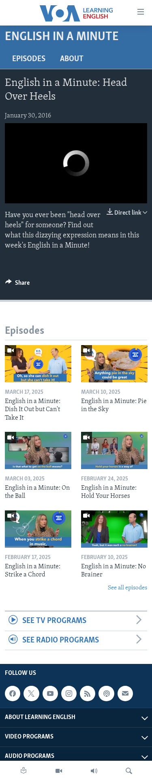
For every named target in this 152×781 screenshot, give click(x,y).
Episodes (28, 59)
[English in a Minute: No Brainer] (114, 529)
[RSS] (87, 693)
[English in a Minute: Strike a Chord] (38, 529)
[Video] (59, 771)
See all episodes (127, 588)
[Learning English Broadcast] (94, 771)
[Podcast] (106, 693)
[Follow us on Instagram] (69, 693)
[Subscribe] (125, 693)
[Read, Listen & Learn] (23, 771)
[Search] (129, 771)
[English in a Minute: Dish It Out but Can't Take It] (38, 363)
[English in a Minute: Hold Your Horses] (114, 450)
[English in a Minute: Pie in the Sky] (114, 363)
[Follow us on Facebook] (12, 693)
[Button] (17, 284)
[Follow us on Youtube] (50, 693)
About (71, 59)
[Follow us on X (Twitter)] (31, 693)
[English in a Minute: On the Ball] (38, 450)
